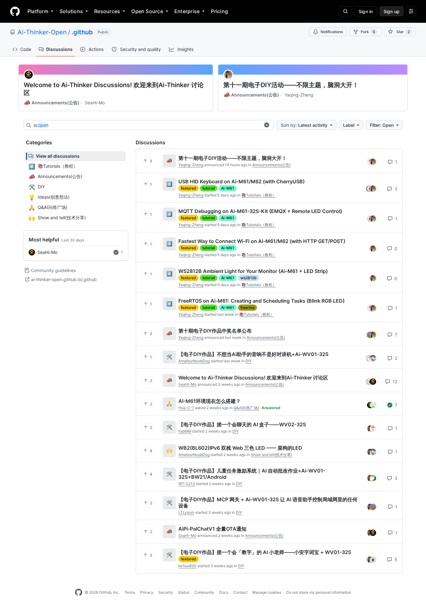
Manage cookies (266, 592)
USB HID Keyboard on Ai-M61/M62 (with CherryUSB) (241, 181)
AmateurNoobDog (194, 361)
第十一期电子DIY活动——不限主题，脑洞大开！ (291, 85)
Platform (37, 11)
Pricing (219, 11)
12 (394, 381)
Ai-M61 (227, 188)
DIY (248, 361)
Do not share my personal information (318, 592)
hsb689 (184, 431)
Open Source (147, 11)
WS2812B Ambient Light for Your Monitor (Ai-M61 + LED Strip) (253, 271)
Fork (368, 31)
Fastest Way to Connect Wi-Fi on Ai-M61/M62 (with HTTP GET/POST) (261, 241)
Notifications (332, 31)
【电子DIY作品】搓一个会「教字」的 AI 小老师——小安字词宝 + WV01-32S (264, 552)
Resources (107, 11)
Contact (240, 592)
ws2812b (248, 277)
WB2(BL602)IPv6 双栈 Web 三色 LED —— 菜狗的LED (240, 448)
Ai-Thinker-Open (42, 32)
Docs (223, 592)
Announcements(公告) (52, 103)
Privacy (146, 592)
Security (165, 592)
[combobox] (147, 125)
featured (188, 188)
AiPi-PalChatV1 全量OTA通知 (212, 529)
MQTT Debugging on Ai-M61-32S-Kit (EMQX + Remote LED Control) (260, 211)
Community (204, 592)
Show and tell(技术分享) (271, 454)
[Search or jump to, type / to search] (345, 11)
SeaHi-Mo (95, 102)
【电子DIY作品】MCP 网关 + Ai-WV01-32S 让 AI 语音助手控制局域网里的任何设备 (267, 502)
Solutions (71, 11)
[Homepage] (15, 11)
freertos (247, 307)
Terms (129, 592)
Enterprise (187, 11)
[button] (266, 125)
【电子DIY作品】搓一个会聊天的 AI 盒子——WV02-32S (242, 424)
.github (82, 32)
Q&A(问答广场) (246, 407)
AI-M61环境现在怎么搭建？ (209, 401)
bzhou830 (187, 565)
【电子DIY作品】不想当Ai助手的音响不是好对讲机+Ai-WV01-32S (253, 354)
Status (183, 592)
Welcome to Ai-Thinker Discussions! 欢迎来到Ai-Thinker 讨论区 (114, 89)
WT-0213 (186, 483)
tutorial (208, 188)
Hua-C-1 (186, 407)
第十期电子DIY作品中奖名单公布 (215, 331)
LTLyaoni (186, 512)
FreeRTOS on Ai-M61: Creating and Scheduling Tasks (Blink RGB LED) (261, 301)
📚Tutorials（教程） (258, 195)
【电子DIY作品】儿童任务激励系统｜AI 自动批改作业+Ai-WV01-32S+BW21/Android (251, 474)
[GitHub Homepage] (78, 592)
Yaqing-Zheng (298, 94)
